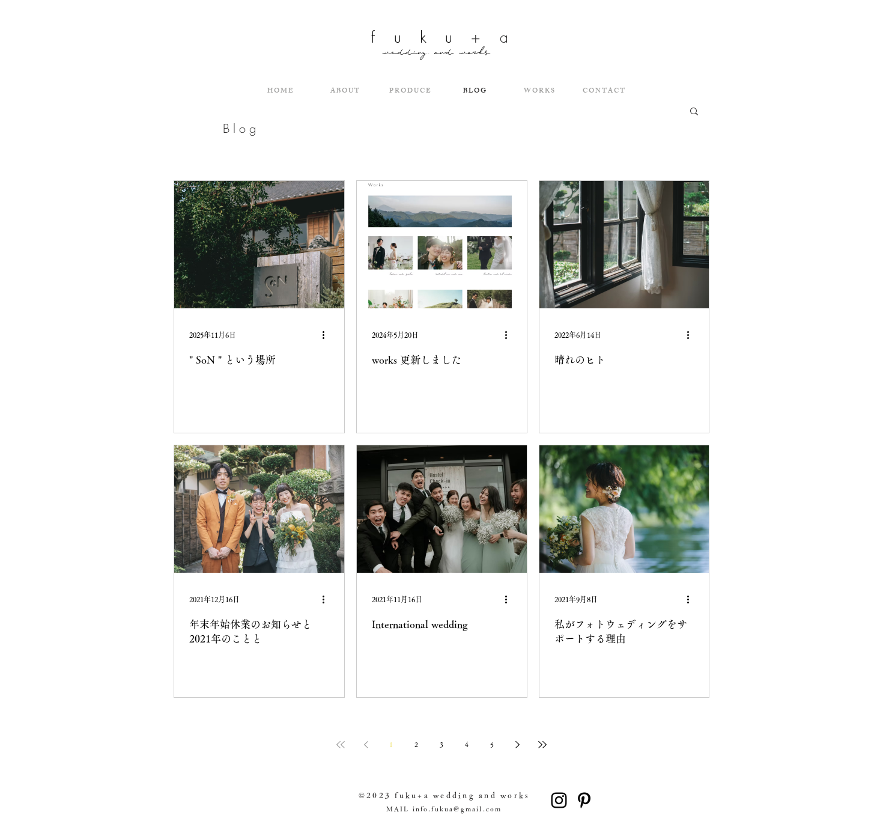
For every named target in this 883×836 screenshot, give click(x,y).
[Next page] (517, 744)
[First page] (340, 744)
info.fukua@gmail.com (457, 808)
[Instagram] (558, 800)
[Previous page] (366, 744)
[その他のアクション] (327, 335)
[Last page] (542, 744)
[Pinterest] (584, 800)
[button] (694, 112)
